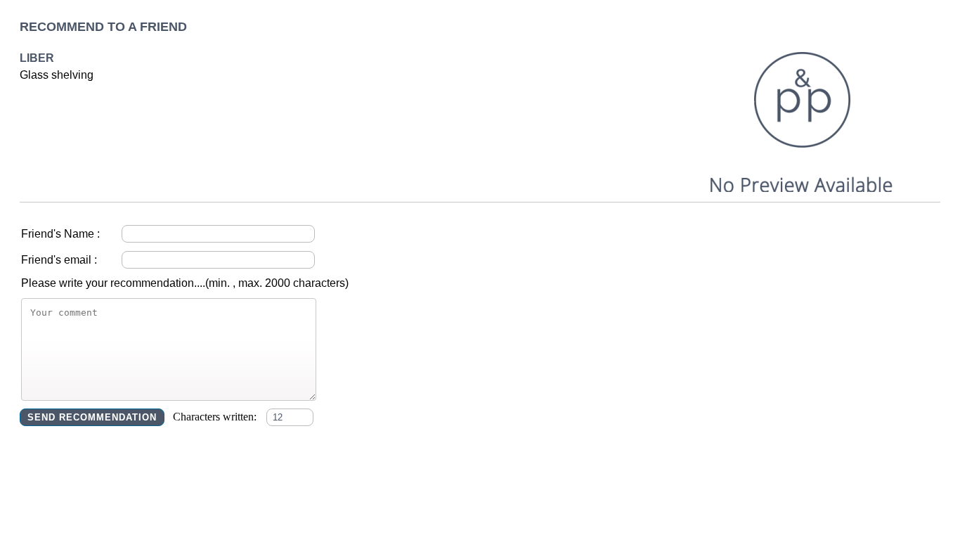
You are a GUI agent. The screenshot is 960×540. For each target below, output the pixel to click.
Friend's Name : (60, 234)
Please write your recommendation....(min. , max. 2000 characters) (185, 283)
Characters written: (216, 417)
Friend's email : (59, 260)
